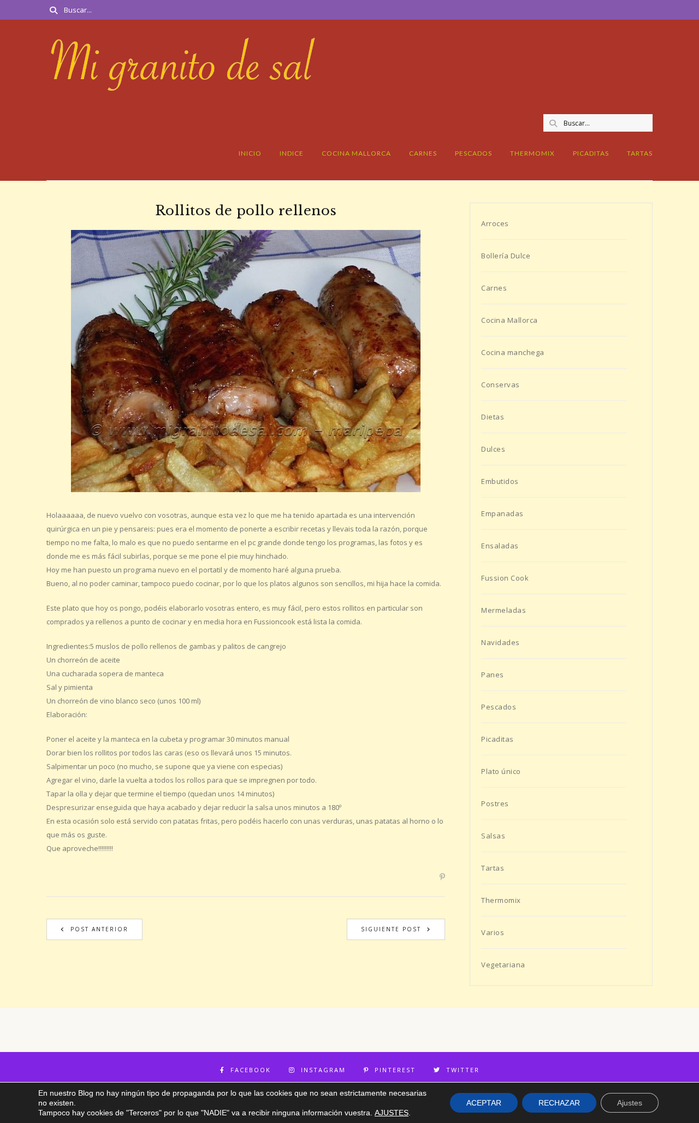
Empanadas (502, 513)
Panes (492, 674)
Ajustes (629, 1102)
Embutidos (500, 481)
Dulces (493, 449)
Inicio (250, 153)
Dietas (492, 417)
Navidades (500, 642)
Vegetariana (503, 965)
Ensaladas (500, 546)
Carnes (423, 153)
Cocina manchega (512, 352)
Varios (492, 932)
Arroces (495, 223)
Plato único (501, 771)
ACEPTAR (483, 1102)
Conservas (500, 384)
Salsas (493, 836)
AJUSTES (391, 1112)
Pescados (473, 153)
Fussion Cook (505, 578)
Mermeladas (503, 610)
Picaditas (591, 153)
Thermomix (532, 153)
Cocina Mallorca (356, 153)
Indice (292, 153)
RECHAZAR (559, 1102)
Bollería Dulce (505, 256)
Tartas (640, 153)
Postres (495, 803)
